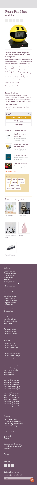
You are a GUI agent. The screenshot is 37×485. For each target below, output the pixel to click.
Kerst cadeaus (8, 323)
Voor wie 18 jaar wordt (11, 393)
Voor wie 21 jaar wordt (11, 395)
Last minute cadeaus (10, 296)
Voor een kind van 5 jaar (12, 388)
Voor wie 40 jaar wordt (11, 399)
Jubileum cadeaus (9, 286)
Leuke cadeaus (8, 304)
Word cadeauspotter (10, 419)
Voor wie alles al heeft (11, 365)
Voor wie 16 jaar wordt (11, 391)
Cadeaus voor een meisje (12, 353)
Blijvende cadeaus (9, 292)
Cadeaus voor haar (10, 345)
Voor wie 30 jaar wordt (11, 397)
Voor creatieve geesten (11, 368)
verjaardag (14, 183)
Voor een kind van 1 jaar (11, 380)
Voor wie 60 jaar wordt (11, 403)
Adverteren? (8, 448)
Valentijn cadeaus (9, 271)
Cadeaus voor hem (10, 343)
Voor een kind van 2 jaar (12, 382)
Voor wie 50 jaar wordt (11, 401)
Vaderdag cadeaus (10, 319)
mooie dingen (10, 189)
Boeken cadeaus (9, 307)
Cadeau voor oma (9, 360)
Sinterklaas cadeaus (10, 321)
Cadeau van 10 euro (10, 331)
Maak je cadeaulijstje (11, 425)
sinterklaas (21, 180)
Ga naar (18, 117)
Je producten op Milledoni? (13, 446)
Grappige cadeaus (9, 275)
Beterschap (7, 279)
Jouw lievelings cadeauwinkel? (13, 423)
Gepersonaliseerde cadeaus (13, 284)
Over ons (7, 434)
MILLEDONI (9, 4)
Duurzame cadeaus (10, 294)
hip (7, 186)
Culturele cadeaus (10, 273)
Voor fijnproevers (9, 372)
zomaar (15, 180)
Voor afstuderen (9, 374)
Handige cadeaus (9, 298)
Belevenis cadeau (9, 309)
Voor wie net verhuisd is (11, 370)
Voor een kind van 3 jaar (12, 384)
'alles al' (12, 186)
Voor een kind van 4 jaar (12, 386)
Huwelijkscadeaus (9, 281)
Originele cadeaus (10, 302)
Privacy (6, 454)
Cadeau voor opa (9, 357)
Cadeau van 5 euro (10, 329)
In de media (7, 436)
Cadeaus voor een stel (11, 347)
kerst (8, 183)
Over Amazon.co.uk (10, 171)
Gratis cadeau (8, 311)
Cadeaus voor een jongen (12, 355)
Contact (6, 438)
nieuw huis (21, 183)
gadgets (9, 180)
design (17, 186)
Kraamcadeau (8, 277)
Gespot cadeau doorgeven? (13, 444)
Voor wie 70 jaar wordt (11, 406)
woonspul (18, 189)
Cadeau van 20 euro (10, 333)
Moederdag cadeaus (10, 317)
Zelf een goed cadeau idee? (13, 421)
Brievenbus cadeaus (10, 300)
